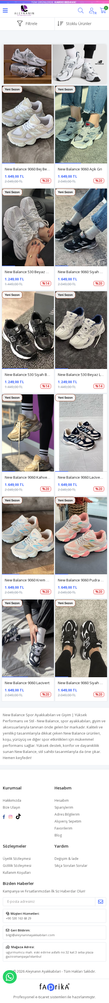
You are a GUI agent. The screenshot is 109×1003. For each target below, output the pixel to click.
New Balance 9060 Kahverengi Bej (33, 477)
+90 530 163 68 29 (18, 918)
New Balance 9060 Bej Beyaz (29, 169)
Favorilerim (63, 828)
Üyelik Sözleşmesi (17, 858)
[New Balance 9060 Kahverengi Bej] (28, 433)
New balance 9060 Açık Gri (80, 169)
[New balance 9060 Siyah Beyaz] (81, 638)
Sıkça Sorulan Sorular (70, 865)
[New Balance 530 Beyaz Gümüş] (28, 227)
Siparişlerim (63, 807)
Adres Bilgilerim (67, 814)
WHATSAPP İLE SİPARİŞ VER (10, 977)
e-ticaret (42, 996)
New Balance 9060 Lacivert (27, 682)
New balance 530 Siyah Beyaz (30, 374)
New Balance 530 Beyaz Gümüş (31, 271)
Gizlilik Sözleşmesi (17, 865)
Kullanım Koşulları (17, 872)
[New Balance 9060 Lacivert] (28, 638)
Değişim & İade (66, 858)
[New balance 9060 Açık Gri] (81, 124)
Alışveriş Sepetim (67, 821)
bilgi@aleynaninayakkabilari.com (30, 935)
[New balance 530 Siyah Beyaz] (28, 330)
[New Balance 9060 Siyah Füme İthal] (81, 227)
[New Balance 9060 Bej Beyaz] (28, 124)
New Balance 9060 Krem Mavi (29, 580)
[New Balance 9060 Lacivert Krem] (81, 433)
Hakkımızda (12, 800)
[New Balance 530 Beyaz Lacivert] (81, 330)
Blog (58, 835)
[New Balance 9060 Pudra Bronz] (81, 535)
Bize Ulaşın (11, 807)
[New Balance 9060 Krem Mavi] (28, 535)
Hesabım (61, 800)
